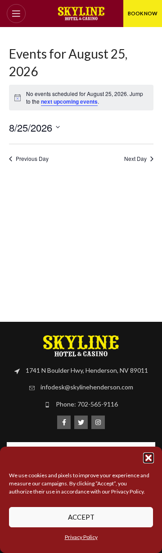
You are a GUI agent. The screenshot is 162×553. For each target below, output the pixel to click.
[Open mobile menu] (16, 14)
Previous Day (32, 158)
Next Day (135, 158)
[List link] (81, 370)
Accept (81, 517)
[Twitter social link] (81, 422)
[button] (148, 457)
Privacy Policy (81, 537)
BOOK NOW (143, 13)
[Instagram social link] (98, 422)
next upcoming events (69, 101)
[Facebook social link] (64, 422)
